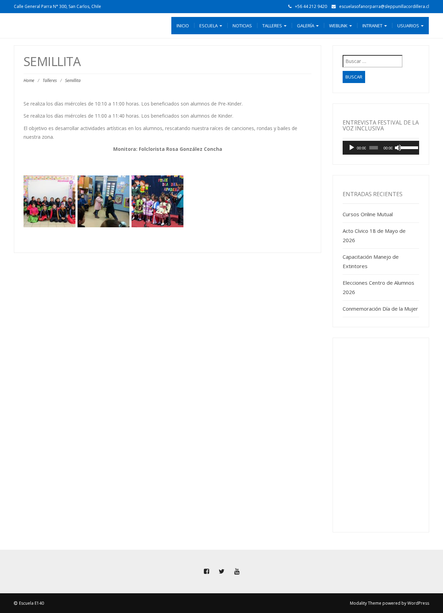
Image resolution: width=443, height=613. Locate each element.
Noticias (242, 25)
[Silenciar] (398, 147)
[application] (381, 148)
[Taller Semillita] (49, 201)
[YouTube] (237, 571)
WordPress (418, 603)
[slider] (408, 147)
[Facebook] (206, 571)
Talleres (50, 80)
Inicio (183, 25)
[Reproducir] (351, 147)
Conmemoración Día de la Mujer (380, 308)
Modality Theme (365, 603)
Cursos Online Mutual (368, 214)
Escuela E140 (31, 603)
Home (29, 80)
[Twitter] (221, 571)
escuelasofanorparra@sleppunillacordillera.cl (384, 6)
